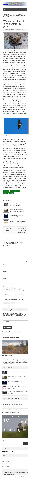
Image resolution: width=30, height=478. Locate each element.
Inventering (6, 15)
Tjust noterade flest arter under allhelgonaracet (21, 230)
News (11, 15)
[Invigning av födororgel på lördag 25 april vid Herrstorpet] (6, 206)
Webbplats (5, 278)
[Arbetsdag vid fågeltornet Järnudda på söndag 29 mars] (6, 212)
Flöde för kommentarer (7, 463)
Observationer (16, 412)
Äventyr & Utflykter (18, 14)
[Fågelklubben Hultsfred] (15, 5)
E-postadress (6, 271)
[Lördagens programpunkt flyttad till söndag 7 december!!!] (6, 223)
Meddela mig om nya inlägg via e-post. (14, 299)
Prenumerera (7, 327)
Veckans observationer (14, 402)
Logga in (4, 458)
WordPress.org (5, 466)
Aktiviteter (10, 14)
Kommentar (6, 245)
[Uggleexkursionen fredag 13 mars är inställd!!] (6, 218)
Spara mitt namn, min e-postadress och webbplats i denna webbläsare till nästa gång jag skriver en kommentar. (14, 289)
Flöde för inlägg (5, 461)
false (15, 434)
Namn (5, 264)
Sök (3, 440)
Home (4, 14)
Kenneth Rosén (9, 29)
